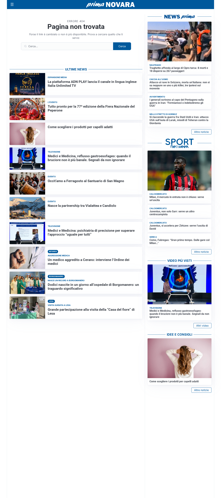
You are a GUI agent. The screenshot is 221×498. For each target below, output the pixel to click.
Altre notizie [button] (201, 131)
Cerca (122, 46)
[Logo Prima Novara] (110, 4)
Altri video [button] (202, 325)
